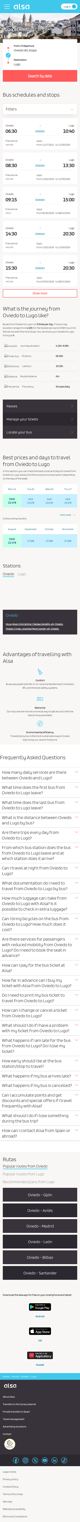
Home (6, 1376)
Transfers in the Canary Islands (19, 1404)
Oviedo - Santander (40, 1273)
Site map (7, 1501)
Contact (7, 1433)
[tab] (40, 775)
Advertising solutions (14, 1426)
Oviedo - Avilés (40, 1210)
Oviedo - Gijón (40, 1195)
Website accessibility (14, 1508)
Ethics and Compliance (15, 1516)
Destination (20, 59)
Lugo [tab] (22, 574)
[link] (7, 55)
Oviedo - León (40, 1241)
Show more (40, 293)
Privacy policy (10, 1479)
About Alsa (9, 1396)
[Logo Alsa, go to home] (22, 6)
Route (15, 1376)
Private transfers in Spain (16, 1411)
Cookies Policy (11, 1486)
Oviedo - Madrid (40, 1226)
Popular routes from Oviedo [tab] (25, 1166)
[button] (40, 775)
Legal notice (9, 1471)
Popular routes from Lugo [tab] (23, 1174)
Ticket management (13, 1419)
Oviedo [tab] (8, 574)
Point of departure (24, 45)
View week (65, 514)
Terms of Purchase (13, 1494)
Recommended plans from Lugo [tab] (29, 1182)
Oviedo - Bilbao (40, 1257)
